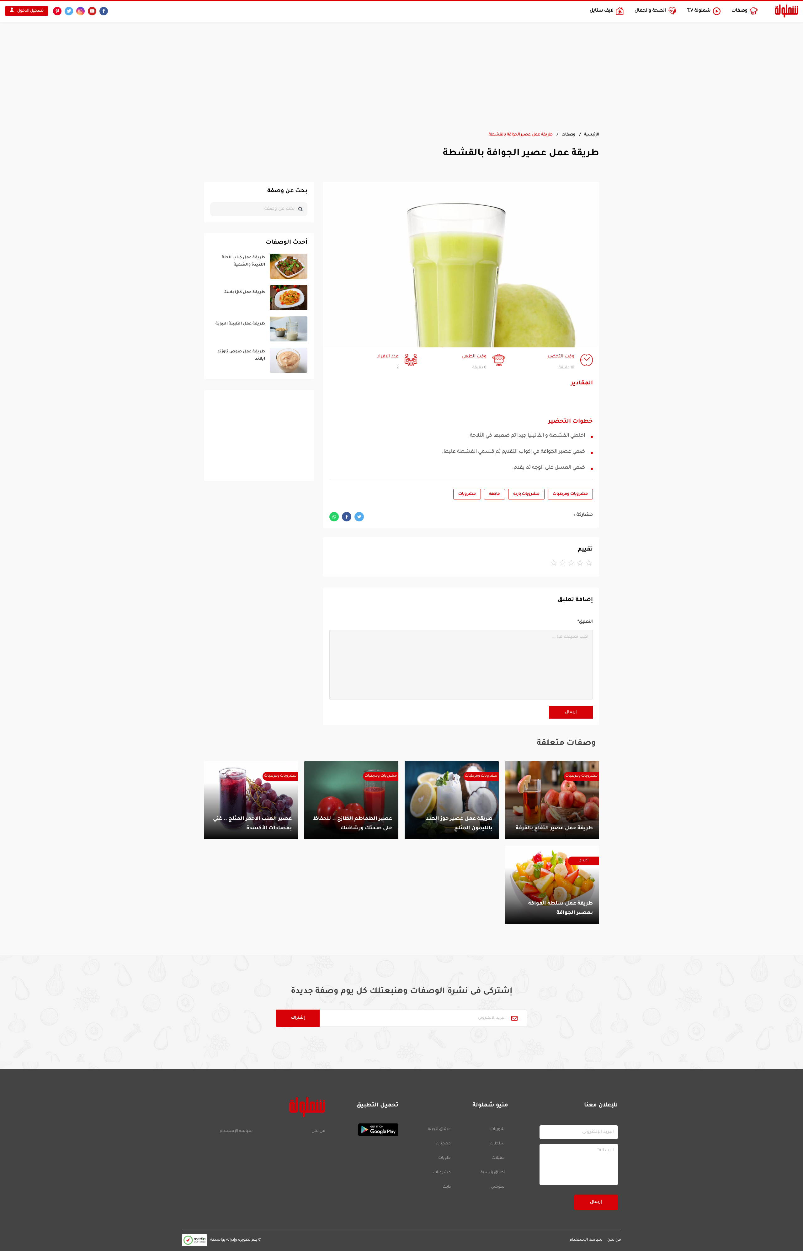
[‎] (258, 266)
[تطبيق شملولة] (365, 1130)
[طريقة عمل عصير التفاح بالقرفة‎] (552, 800)
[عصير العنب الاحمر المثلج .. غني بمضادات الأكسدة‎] (251, 800)
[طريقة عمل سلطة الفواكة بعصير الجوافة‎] (552, 885)
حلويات (444, 1158)
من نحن (318, 1131)
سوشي (498, 1187)
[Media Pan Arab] (194, 1240)
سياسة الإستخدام (236, 1131)
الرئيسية (591, 135)
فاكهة (494, 494)
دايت (447, 1187)
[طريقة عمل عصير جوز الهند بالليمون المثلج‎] (452, 800)
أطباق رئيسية (493, 1172)
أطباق (583, 861)
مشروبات (467, 494)
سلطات (497, 1144)
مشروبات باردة (526, 494)
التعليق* (585, 622)
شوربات (497, 1129)
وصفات (568, 135)
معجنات (443, 1144)
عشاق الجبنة (439, 1129)
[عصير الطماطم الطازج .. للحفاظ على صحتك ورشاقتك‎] (351, 800)
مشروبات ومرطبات (570, 494)
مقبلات (498, 1158)
